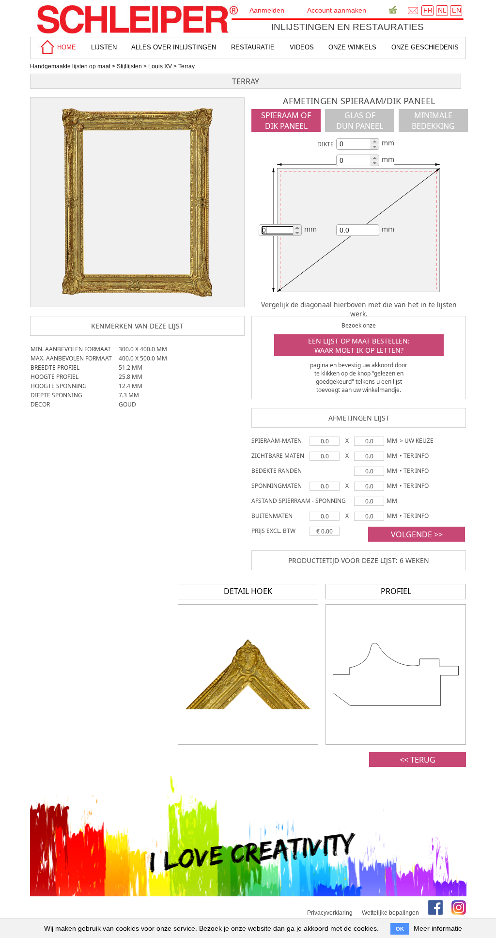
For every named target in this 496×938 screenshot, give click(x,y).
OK (400, 929)
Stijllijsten (129, 66)
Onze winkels (352, 47)
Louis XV (160, 66)
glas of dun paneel (359, 120)
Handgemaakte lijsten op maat (70, 66)
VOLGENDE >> (417, 534)
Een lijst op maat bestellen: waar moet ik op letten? (359, 345)
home (65, 47)
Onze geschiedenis (425, 47)
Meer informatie (438, 928)
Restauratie (253, 47)
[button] (375, 141)
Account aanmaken (336, 10)
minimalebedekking (433, 120)
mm (388, 142)
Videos (302, 47)
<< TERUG (417, 759)
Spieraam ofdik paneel (286, 120)
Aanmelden (266, 10)
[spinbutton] (356, 144)
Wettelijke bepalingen (390, 912)
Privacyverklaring (330, 912)
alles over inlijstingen (173, 47)
